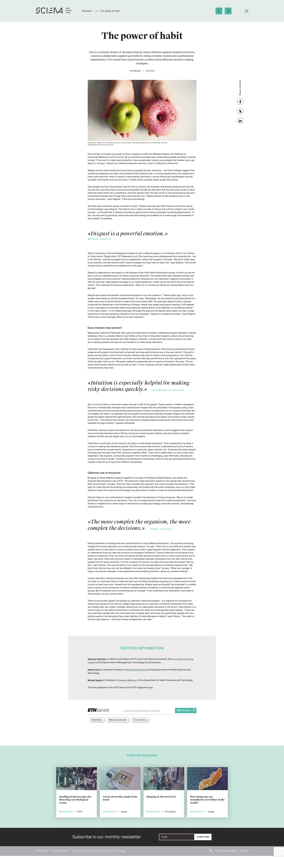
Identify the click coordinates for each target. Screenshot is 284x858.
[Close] (246, 11)
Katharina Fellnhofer (97, 659)
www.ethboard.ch (61, 850)
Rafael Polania (94, 670)
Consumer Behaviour (127, 680)
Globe (150, 687)
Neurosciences (118, 720)
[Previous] (219, 11)
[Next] (228, 11)
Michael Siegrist (95, 680)
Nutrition (97, 720)
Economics (140, 720)
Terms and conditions (227, 850)
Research (87, 10)
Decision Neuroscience (136, 670)
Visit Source (183, 710)
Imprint (244, 850)
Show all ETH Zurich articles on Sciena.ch (142, 710)
